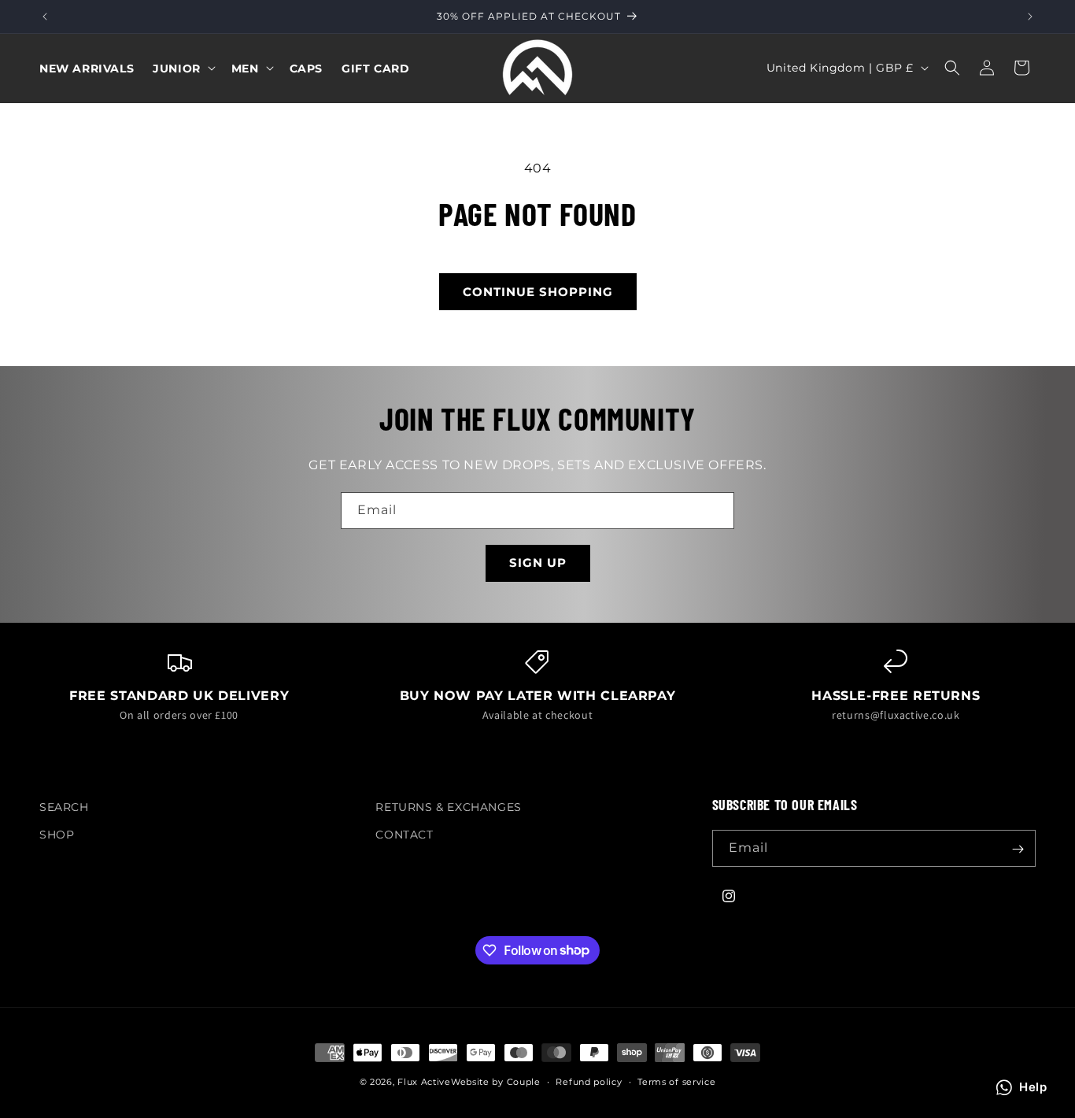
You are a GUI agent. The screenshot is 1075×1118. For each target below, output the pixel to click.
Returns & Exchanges (448, 807)
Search (64, 807)
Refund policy (589, 1081)
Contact (404, 834)
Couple (524, 1081)
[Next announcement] (1030, 16)
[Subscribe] (1017, 849)
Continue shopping (538, 291)
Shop (56, 834)
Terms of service (676, 1081)
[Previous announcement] (45, 16)
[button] (182, 67)
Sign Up (538, 563)
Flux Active (424, 1081)
